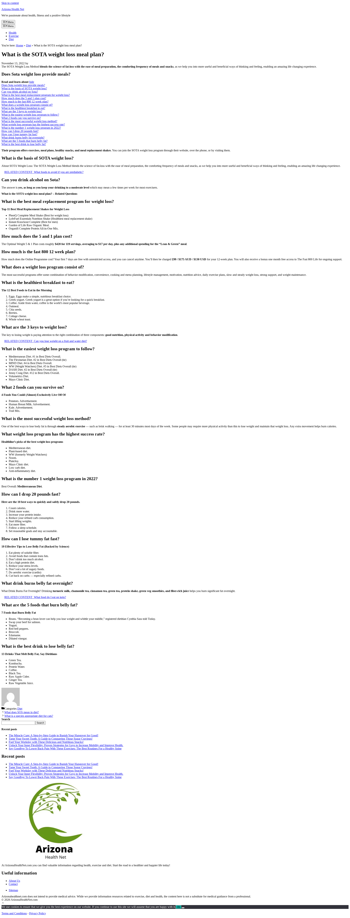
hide (31, 81)
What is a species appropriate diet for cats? (28, 715)
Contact (13, 884)
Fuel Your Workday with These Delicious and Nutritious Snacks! (46, 742)
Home (19, 45)
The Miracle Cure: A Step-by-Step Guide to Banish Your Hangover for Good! (53, 735)
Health (12, 32)
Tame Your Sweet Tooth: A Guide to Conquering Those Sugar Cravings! (50, 738)
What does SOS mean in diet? (21, 712)
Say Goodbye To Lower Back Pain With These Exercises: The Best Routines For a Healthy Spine (65, 748)
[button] (2, 903)
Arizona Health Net (12, 9)
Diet (11, 39)
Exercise (14, 36)
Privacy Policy (37, 913)
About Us (14, 880)
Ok (178, 907)
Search (40, 722)
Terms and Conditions (14, 913)
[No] (183, 907)
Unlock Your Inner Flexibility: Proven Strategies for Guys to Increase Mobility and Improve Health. (66, 745)
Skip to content (10, 3)
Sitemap (13, 890)
